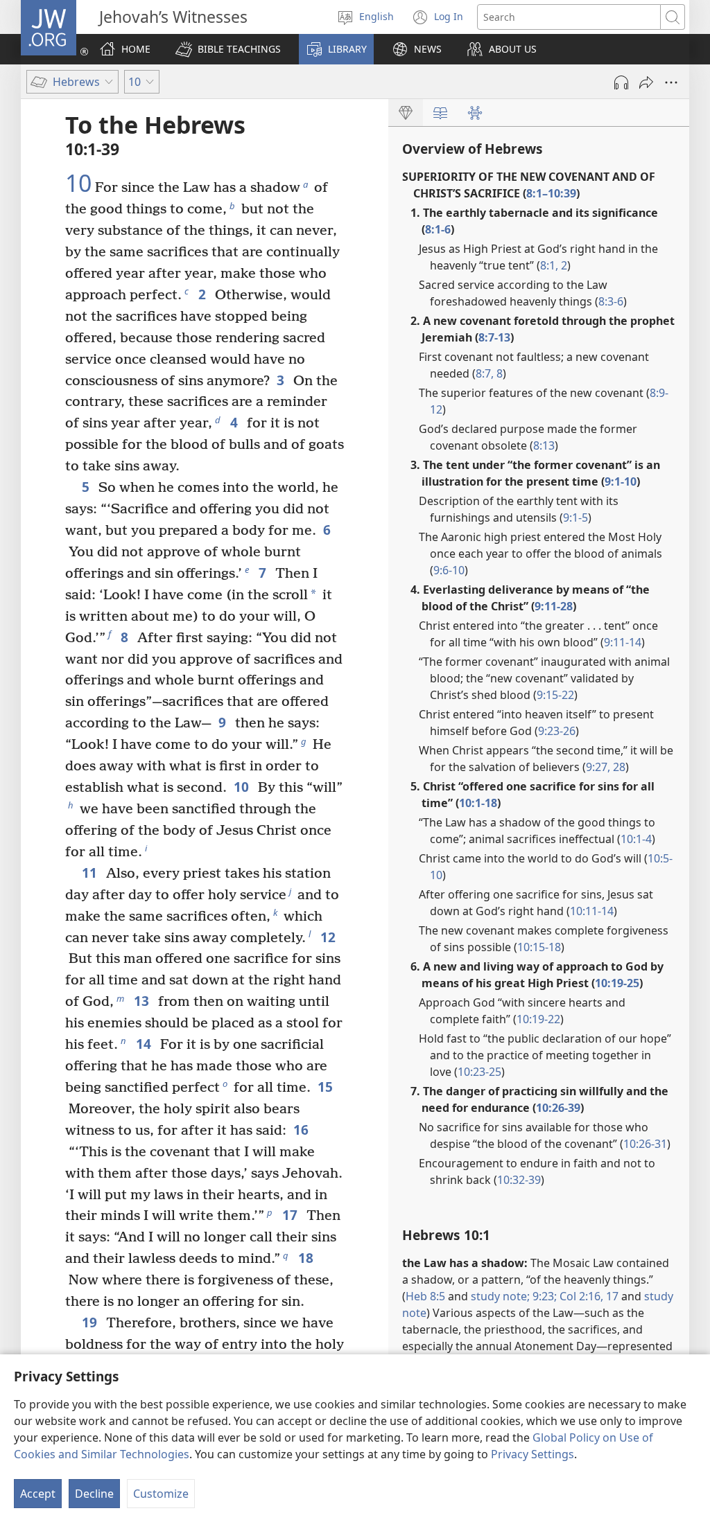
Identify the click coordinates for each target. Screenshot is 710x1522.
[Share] (646, 82)
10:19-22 (538, 1019)
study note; (500, 1296)
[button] (228, 49)
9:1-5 (575, 517)
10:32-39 (519, 1179)
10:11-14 (592, 911)
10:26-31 (645, 1143)
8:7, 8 (489, 373)
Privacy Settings (532, 1454)
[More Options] (671, 82)
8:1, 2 (553, 265)
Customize (161, 1493)
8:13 (544, 445)
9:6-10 (449, 570)
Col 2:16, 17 (587, 1296)
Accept (37, 1493)
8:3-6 (610, 301)
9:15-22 (555, 694)
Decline (94, 1493)
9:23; (544, 1296)
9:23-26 (556, 730)
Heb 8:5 (425, 1296)
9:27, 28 (605, 767)
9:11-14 (622, 642)
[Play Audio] (621, 82)
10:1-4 (636, 839)
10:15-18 (539, 947)
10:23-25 (479, 1071)
